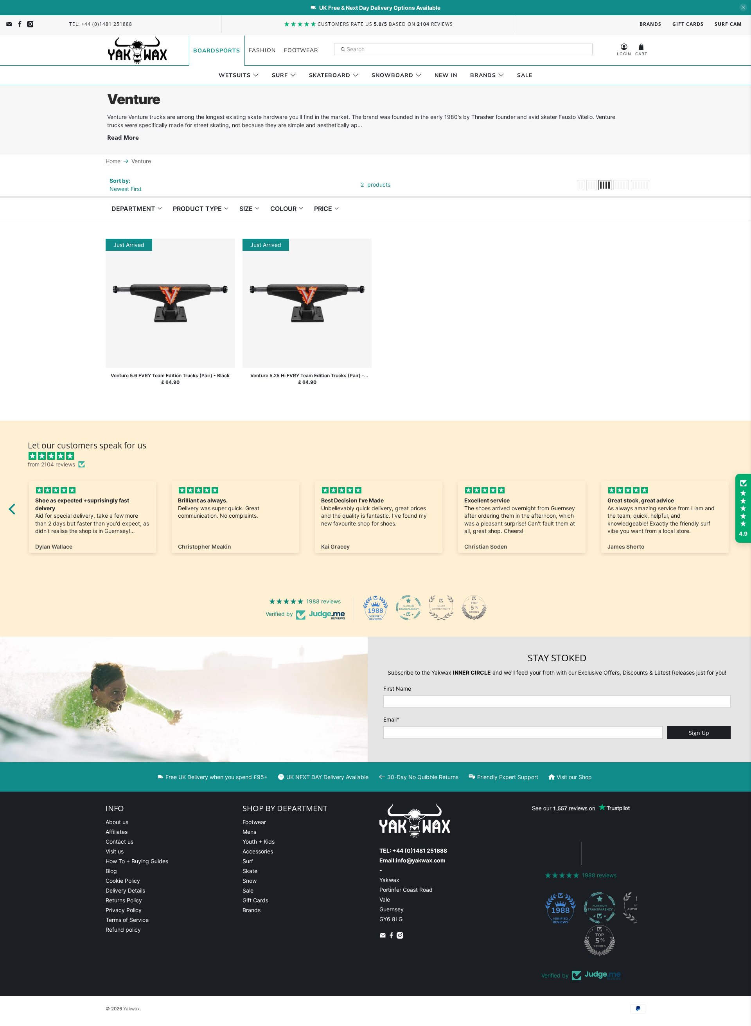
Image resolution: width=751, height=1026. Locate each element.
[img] (381, 456)
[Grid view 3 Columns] (591, 185)
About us (117, 822)
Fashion (262, 50)
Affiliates (117, 831)
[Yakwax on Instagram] (30, 24)
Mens (249, 831)
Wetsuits (235, 75)
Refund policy (123, 929)
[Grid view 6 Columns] (640, 185)
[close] (743, 7)
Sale (524, 75)
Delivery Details (125, 890)
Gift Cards (688, 24)
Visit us (115, 851)
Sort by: (120, 180)
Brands (650, 24)
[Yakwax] (137, 50)
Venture (141, 161)
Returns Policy (124, 900)
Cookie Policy (123, 880)
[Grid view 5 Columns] (621, 185)
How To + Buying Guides (137, 861)
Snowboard (392, 75)
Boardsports (216, 50)
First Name (397, 688)
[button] (743, 508)
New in (446, 75)
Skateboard (329, 75)
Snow (250, 880)
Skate (250, 871)
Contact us (119, 841)
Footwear (301, 50)
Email (391, 719)
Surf (280, 75)
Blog (111, 871)
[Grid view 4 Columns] (604, 185)
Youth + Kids (259, 841)
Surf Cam (728, 24)
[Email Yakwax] (9, 24)
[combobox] (463, 49)
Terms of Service (127, 919)
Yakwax (131, 1009)
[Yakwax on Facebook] (19, 24)
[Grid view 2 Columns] (580, 185)
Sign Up (699, 732)
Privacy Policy (124, 910)
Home (113, 161)
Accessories (258, 851)
